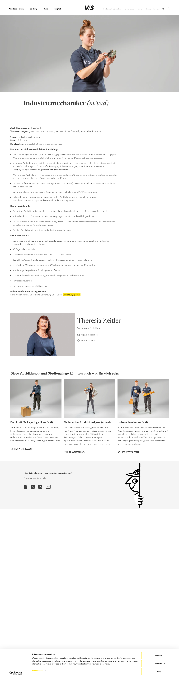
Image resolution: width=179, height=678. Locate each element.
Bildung (33, 8)
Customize (157, 664)
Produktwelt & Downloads (112, 9)
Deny (158, 671)
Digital (57, 8)
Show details (37, 670)
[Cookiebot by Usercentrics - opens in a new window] (15, 673)
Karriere (140, 9)
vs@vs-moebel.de (89, 334)
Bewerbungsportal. (71, 294)
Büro (45, 8)
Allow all (158, 656)
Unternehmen (130, 9)
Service (148, 9)
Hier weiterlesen (23, 449)
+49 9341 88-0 (88, 340)
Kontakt (156, 9)
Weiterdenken (16, 8)
